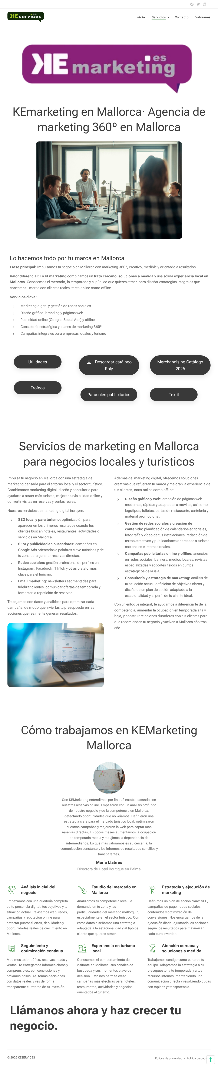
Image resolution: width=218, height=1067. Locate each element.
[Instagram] (204, 4)
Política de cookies (199, 1058)
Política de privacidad (168, 1058)
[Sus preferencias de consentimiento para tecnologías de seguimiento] (211, 1060)
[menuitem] (141, 17)
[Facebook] (192, 4)
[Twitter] (198, 4)
